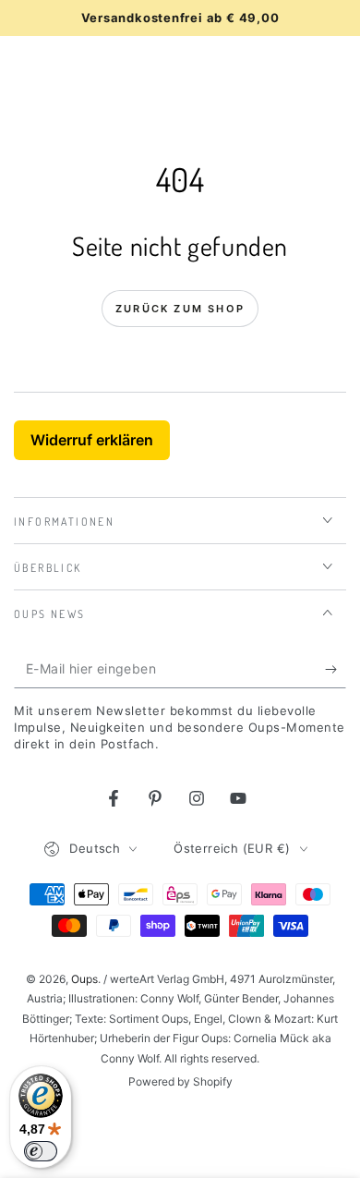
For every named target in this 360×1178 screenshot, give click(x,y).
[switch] (40, 1151)
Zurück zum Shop (180, 308)
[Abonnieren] (335, 670)
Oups (84, 979)
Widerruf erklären (91, 440)
